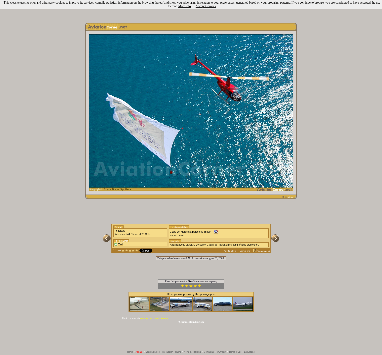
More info (184, 6)
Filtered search (263, 251)
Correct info (245, 251)
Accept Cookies (206, 6)
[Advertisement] (191, 11)
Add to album (230, 251)
